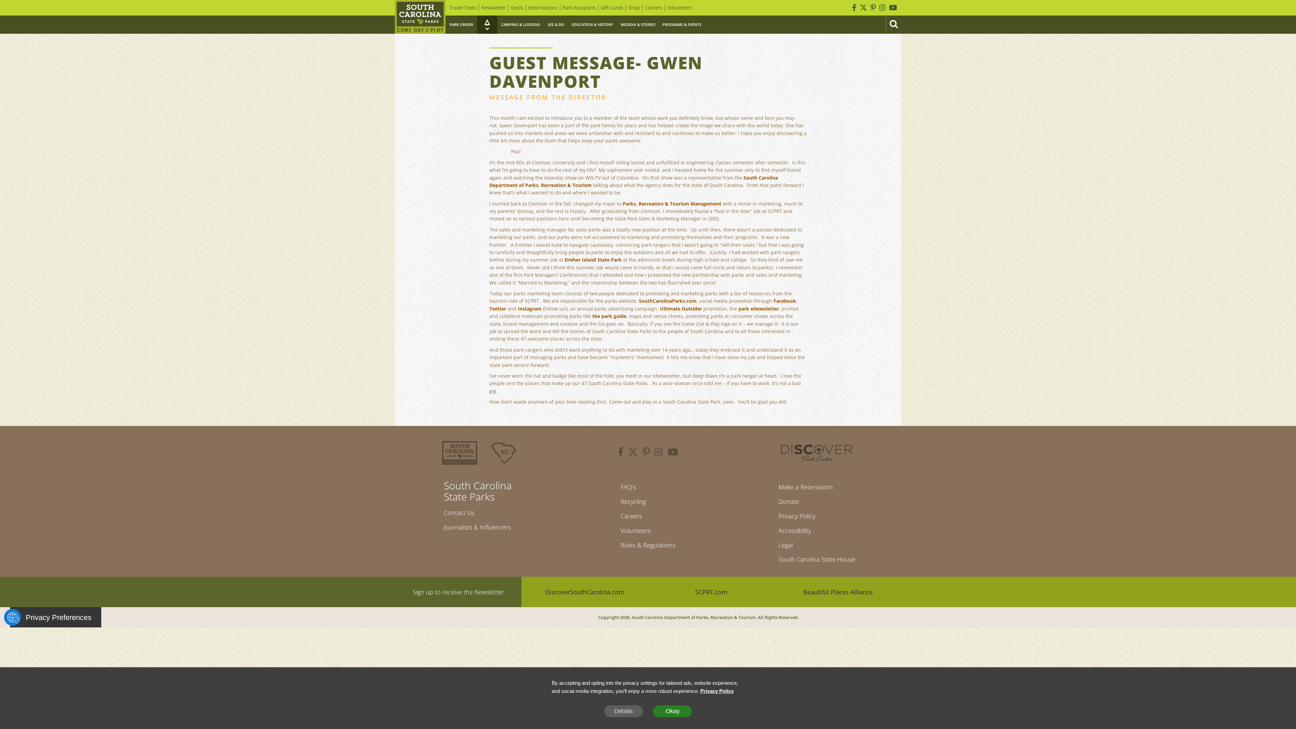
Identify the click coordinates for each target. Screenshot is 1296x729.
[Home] (420, 17)
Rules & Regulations (648, 545)
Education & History (592, 24)
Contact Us (459, 513)
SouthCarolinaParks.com (668, 301)
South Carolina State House (817, 559)
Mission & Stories (638, 24)
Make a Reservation (806, 487)
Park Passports (579, 7)
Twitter (497, 308)
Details (623, 711)
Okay (673, 711)
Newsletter (493, 7)
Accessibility (795, 530)
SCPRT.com (711, 592)
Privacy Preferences (58, 617)
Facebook (785, 301)
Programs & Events (682, 24)
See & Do (556, 24)
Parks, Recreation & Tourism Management (672, 203)
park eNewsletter (758, 308)
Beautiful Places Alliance (838, 592)
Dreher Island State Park (593, 259)
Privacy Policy (797, 516)
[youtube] (673, 453)
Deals (517, 7)
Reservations (543, 7)
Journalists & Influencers (477, 527)
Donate (789, 501)
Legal (786, 545)
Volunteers (680, 7)
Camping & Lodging (520, 24)
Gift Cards (612, 7)
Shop (634, 7)
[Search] (893, 25)
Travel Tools (462, 7)
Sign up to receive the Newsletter (458, 592)
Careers (654, 7)
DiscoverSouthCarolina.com (584, 592)
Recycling (633, 501)
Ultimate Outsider (681, 308)
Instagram (530, 308)
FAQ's (628, 487)
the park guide (609, 316)
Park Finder (461, 24)
